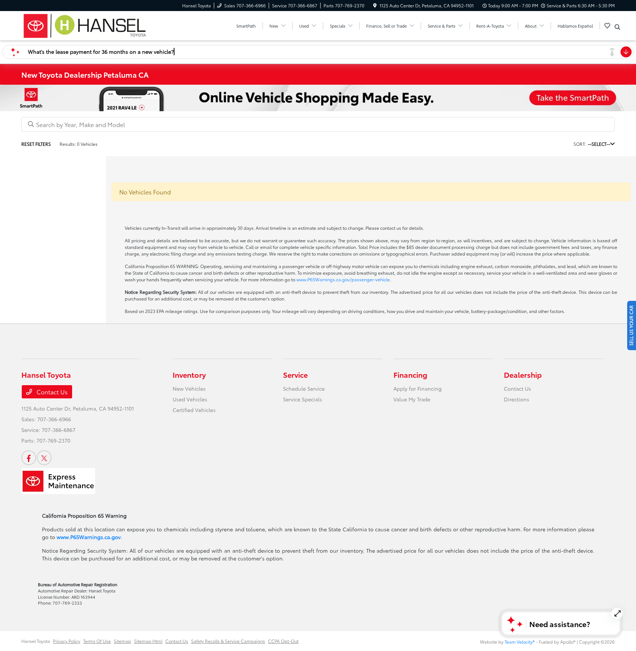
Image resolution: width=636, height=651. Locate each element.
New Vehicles (189, 388)
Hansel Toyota (35, 641)
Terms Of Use (97, 641)
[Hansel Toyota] (84, 24)
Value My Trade (411, 399)
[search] (617, 26)
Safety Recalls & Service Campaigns (228, 641)
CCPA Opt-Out (283, 641)
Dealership (523, 374)
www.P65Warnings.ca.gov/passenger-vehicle (343, 279)
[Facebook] (28, 457)
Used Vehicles (190, 399)
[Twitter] (44, 457)
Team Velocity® (520, 641)
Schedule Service (304, 388)
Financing (410, 374)
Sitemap (122, 641)
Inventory (189, 374)
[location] (375, 5)
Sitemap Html (148, 641)
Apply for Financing (417, 388)
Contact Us (51, 391)
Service (295, 374)
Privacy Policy (66, 641)
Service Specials (302, 399)
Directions (516, 399)
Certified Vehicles (194, 410)
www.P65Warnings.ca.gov (89, 537)
